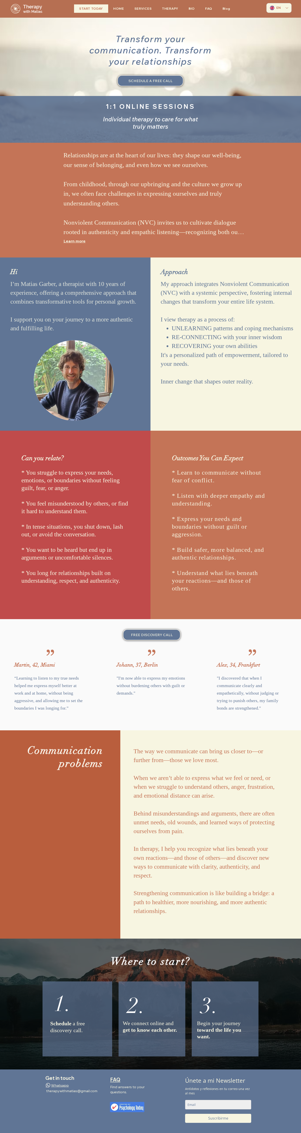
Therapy (32, 6)
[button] (143, 8)
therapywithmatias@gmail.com (71, 1091)
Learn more (74, 241)
